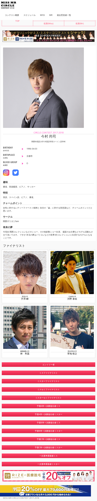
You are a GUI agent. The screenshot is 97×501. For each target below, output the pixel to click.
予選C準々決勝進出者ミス (48, 439)
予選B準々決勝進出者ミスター (48, 431)
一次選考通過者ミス (48, 455)
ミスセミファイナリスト (48, 389)
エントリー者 (48, 364)
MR (50, 15)
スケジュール (29, 15)
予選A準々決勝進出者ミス (48, 406)
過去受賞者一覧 (64, 15)
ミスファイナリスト (48, 372)
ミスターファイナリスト (48, 381)
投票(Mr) (80, 23)
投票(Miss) (48, 23)
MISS (42, 15)
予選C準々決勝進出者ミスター (48, 447)
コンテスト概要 (12, 15)
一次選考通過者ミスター (48, 464)
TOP (17, 21)
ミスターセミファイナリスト (48, 397)
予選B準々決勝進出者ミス (48, 422)
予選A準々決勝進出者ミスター (48, 414)
